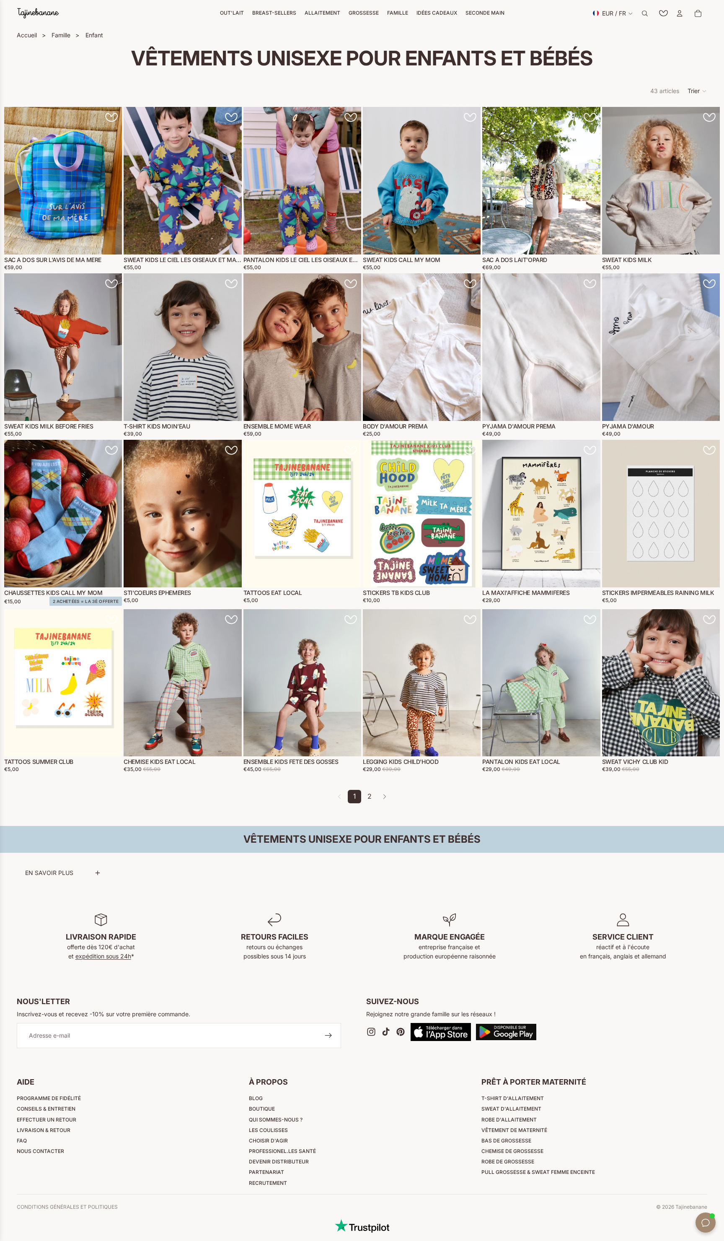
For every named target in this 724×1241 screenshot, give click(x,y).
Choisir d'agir (268, 1140)
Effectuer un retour (46, 1119)
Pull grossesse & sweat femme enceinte (538, 1172)
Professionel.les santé (282, 1151)
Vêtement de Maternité (514, 1130)
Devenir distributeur (279, 1161)
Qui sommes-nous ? (276, 1119)
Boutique (262, 1109)
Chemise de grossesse (512, 1151)
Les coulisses (268, 1130)
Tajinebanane (691, 1207)
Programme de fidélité (49, 1098)
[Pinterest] (401, 1032)
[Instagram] (371, 1032)
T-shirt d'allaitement (512, 1098)
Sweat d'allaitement (511, 1109)
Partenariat (266, 1172)
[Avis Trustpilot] (362, 1226)
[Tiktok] (386, 1032)
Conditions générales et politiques (67, 1207)
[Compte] (679, 13)
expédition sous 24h (103, 956)
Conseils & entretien (46, 1109)
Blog (256, 1098)
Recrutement (268, 1183)
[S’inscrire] (328, 1036)
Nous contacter (40, 1151)
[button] (697, 91)
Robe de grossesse (507, 1161)
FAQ (22, 1140)
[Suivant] (384, 796)
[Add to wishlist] (111, 117)
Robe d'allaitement (509, 1119)
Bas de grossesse (506, 1140)
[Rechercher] (645, 13)
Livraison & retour (43, 1130)
